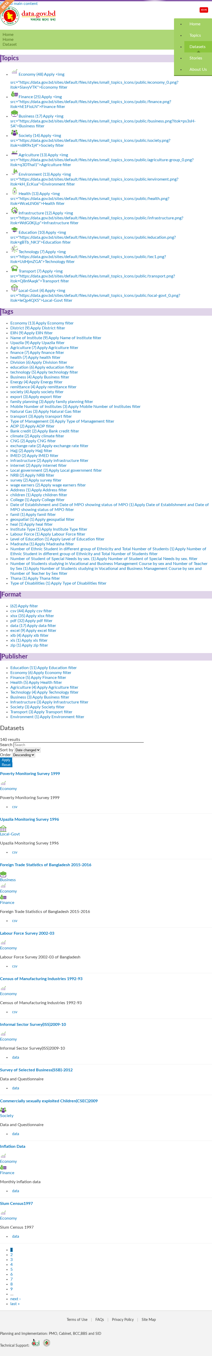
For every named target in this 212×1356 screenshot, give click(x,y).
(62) (24, 606)
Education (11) (43, 668)
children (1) (38, 495)
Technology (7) (88, 257)
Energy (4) (36, 382)
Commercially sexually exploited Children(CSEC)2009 (49, 1101)
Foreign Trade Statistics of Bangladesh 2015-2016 (45, 865)
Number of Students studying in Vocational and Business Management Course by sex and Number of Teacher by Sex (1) (109, 569)
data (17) (33, 626)
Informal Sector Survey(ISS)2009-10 (33, 1024)
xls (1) (29, 640)
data (15, 1057)
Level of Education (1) (57, 539)
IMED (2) (34, 456)
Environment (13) (94, 179)
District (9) (37, 328)
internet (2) (38, 465)
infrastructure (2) (49, 461)
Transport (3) (41, 712)
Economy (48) (94, 80)
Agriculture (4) (44, 687)
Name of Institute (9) (55, 338)
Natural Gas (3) (45, 411)
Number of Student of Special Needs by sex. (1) (104, 559)
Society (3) (37, 707)
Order (6, 755)
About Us (198, 69)
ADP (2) (32, 426)
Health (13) (89, 199)
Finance (7, 903)
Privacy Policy (123, 1320)
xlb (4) (29, 635)
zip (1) (29, 645)
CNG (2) (33, 441)
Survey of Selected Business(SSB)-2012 (36, 1070)
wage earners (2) (48, 485)
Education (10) (93, 237)
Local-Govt (10, 834)
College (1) (37, 500)
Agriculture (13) (102, 160)
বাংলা (204, 10)
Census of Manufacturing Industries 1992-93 (41, 979)
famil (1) (33, 515)
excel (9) (33, 631)
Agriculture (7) (44, 348)
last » (15, 1304)
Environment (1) (47, 717)
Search (6, 745)
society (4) (37, 392)
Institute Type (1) (48, 529)
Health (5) (36, 682)
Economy (8, 789)
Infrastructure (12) (96, 218)
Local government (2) (56, 470)
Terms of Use (77, 1320)
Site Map (149, 1320)
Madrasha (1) (42, 544)
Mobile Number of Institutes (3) (75, 407)
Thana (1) (35, 578)
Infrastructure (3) (49, 702)
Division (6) (38, 362)
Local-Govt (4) (95, 296)
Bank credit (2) (44, 431)
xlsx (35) (32, 616)
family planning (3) (51, 402)
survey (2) (36, 480)
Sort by (7, 750)
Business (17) (103, 121)
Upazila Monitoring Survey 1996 (29, 819)
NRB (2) (32, 475)
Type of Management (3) (62, 421)
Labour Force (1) (47, 534)
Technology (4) (44, 692)
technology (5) (44, 372)
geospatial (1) (42, 519)
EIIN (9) (31, 333)
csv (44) (31, 611)
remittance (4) (43, 387)
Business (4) (39, 377)
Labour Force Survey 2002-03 (27, 933)
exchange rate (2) (49, 446)
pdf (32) (31, 621)
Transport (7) (92, 276)
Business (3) (39, 697)
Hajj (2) (31, 451)
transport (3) (41, 416)
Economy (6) (40, 673)
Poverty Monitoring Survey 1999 (30, 774)
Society (6, 1116)
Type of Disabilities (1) (58, 583)
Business (8, 880)
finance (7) (37, 353)
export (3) (36, 397)
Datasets (198, 47)
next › (15, 1299)
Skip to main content (19, 4)
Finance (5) (38, 678)
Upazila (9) (37, 343)
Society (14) (90, 141)
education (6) (42, 367)
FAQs (99, 1320)
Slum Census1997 (16, 1204)
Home (195, 24)
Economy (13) (42, 323)
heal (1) (31, 524)
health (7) (35, 357)
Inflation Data (12, 1146)
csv (14, 807)
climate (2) (37, 436)
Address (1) (38, 490)
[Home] (28, 24)
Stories (196, 58)
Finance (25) (90, 102)
